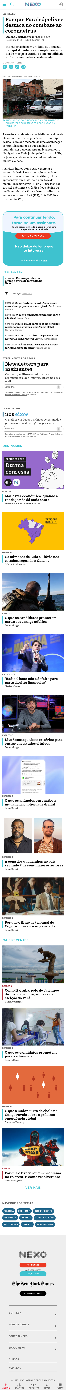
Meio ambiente (45, 1224)
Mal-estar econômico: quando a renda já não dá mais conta (31, 498)
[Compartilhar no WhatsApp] (23, 67)
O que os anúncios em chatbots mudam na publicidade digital (31, 802)
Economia (24, 1211)
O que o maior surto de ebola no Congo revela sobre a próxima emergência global (31, 1114)
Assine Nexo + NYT (33, 1293)
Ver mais (33, 1187)
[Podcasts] (34, 1386)
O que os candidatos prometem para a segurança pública (31, 620)
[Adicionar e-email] (58, 387)
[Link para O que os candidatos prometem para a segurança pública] (33, 592)
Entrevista (11, 345)
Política (9, 1211)
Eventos (15, 1368)
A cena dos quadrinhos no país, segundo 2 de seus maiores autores (34, 863)
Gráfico (9, 324)
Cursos (14, 1359)
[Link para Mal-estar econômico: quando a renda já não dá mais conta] (33, 470)
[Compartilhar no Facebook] (5, 67)
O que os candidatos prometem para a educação (31, 1054)
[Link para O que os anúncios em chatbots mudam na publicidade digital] (33, 775)
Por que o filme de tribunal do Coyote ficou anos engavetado (30, 924)
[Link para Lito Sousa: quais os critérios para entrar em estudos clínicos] (33, 714)
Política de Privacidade (49, 392)
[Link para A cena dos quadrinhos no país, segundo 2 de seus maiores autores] (33, 835)
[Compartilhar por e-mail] (17, 67)
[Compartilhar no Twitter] (11, 67)
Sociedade (10, 1217)
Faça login (33, 1274)
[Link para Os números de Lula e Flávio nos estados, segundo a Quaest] (33, 531)
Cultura (26, 1217)
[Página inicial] (33, 4)
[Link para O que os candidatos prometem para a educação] (33, 1027)
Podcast (7, 491)
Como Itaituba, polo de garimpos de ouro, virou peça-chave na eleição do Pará (32, 994)
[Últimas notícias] (47, 1386)
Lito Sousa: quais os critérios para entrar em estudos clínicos (33, 741)
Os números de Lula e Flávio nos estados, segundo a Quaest (32, 559)
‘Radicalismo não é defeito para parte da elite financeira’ (31, 681)
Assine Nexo (33, 1265)
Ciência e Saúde (44, 1217)
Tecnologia (11, 1224)
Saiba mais (27, 294)
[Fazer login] (61, 4)
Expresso (10, 315)
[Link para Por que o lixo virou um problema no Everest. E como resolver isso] (33, 1147)
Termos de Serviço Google (16, 395)
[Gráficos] (19, 1386)
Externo (10, 303)
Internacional (43, 1211)
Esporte (27, 1224)
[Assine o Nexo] (6, 1386)
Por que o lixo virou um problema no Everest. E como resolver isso (33, 1175)
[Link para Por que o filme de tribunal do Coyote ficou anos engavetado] (33, 896)
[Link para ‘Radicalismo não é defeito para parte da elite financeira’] (33, 653)
